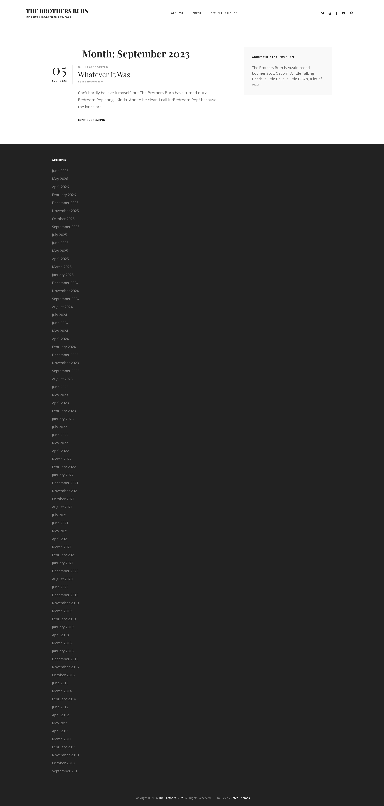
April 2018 (60, 635)
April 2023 (60, 402)
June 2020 (60, 586)
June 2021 (60, 522)
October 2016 (63, 675)
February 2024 (64, 346)
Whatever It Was (104, 74)
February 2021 (64, 554)
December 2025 (65, 202)
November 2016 (65, 667)
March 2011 (62, 739)
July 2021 (59, 514)
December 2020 (65, 570)
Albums (177, 13)
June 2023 (60, 386)
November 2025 (65, 210)
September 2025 (65, 226)
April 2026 (60, 186)
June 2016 (60, 683)
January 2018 (63, 651)
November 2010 (65, 755)
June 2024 (60, 322)
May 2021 (60, 530)
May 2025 (60, 250)
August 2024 (62, 306)
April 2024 (60, 338)
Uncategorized (95, 67)
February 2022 (64, 466)
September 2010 (65, 771)
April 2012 (60, 715)
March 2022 (62, 458)
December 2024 (65, 282)
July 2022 (59, 426)
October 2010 (63, 763)
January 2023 (63, 418)
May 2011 (60, 723)
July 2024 (59, 314)
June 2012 (60, 707)
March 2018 (62, 643)
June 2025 (60, 242)
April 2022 (60, 450)
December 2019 (65, 594)
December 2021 (65, 482)
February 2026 (64, 194)
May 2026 (60, 178)
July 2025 (59, 234)
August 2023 (62, 378)
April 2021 (60, 538)
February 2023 (64, 410)
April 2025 (60, 258)
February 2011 (64, 747)
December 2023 (65, 354)
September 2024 (65, 298)
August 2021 (62, 506)
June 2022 (60, 434)
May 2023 (60, 394)
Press (196, 13)
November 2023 (65, 362)
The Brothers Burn (57, 11)
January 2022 (63, 474)
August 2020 (62, 578)
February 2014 (64, 699)
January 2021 (63, 562)
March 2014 (62, 691)
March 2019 (62, 611)
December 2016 (65, 659)
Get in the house (223, 13)
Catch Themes (240, 798)
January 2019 (63, 627)
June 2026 (60, 170)
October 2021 (63, 498)
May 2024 (60, 330)
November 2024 (65, 290)
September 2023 (65, 370)
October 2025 (63, 218)
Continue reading (91, 120)
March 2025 (62, 266)
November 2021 (65, 490)
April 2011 (60, 731)
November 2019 (65, 602)
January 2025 (63, 274)
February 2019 (64, 619)
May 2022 (60, 442)
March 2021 (62, 546)
